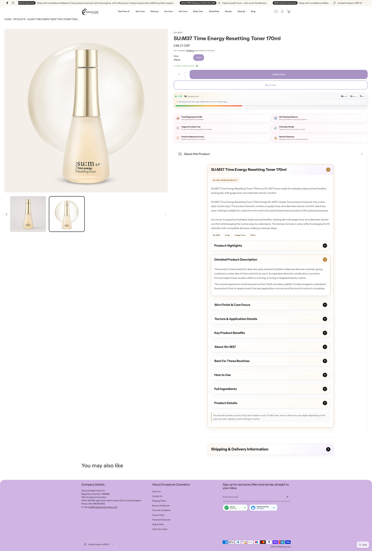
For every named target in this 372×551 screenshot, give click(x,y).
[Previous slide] (6, 212)
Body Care (198, 11)
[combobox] (349, 3)
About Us (156, 491)
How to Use (222, 375)
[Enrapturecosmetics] (90, 11)
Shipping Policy (159, 500)
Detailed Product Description (235, 259)
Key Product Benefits (229, 333)
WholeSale (214, 11)
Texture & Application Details (235, 319)
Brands (228, 11)
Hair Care (183, 11)
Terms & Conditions (161, 510)
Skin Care (140, 11)
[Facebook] (7, 3)
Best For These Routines (232, 361)
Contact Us (157, 496)
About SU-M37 (225, 347)
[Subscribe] (287, 497)
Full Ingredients (225, 389)
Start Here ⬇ (124, 11)
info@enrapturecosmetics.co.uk (102, 507)
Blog (253, 11)
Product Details (225, 403)
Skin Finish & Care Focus (232, 305)
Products (19, 19)
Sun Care (168, 11)
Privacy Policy (158, 515)
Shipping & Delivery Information (239, 449)
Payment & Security (161, 519)
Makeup (154, 11)
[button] (276, 11)
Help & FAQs (158, 524)
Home (7, 19)
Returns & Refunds (161, 505)
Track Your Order (159, 529)
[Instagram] (13, 3)
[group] (86, 110)
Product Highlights (228, 245)
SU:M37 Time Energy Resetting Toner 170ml (249, 169)
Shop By (241, 11)
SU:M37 (178, 32)
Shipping (190, 50)
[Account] (282, 11)
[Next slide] (165, 212)
